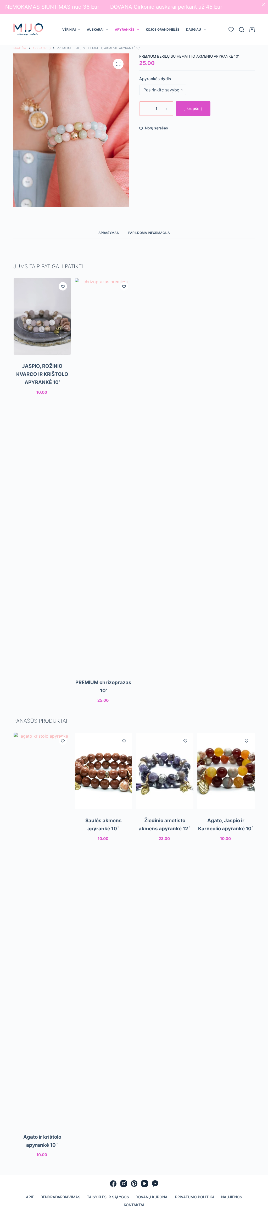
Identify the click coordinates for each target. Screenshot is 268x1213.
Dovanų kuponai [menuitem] (152, 1197)
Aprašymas (108, 233)
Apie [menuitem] (30, 1197)
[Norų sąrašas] (231, 29)
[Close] (263, 4)
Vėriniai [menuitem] (69, 29)
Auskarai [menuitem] (95, 29)
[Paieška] (241, 29)
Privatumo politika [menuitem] (195, 1197)
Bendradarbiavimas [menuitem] (60, 1197)
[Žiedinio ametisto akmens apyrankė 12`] (164, 771)
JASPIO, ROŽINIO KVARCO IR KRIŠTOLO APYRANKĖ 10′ (42, 374)
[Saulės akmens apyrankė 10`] (103, 771)
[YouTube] (144, 1183)
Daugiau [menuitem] (193, 29)
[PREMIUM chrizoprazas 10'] (103, 474)
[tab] (109, 232)
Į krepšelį (193, 108)
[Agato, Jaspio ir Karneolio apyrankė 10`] (226, 771)
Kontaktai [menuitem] (134, 1205)
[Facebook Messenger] (155, 1183)
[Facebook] (113, 1183)
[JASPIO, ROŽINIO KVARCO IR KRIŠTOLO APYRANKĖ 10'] (42, 316)
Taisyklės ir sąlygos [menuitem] (108, 1197)
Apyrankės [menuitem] (125, 29)
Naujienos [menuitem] (231, 1197)
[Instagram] (123, 1183)
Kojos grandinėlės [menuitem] (163, 29)
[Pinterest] (134, 1183)
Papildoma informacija (149, 233)
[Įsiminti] (62, 286)
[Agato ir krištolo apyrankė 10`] (42, 929)
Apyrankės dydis (155, 78)
